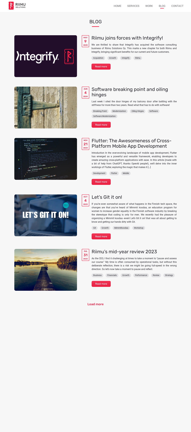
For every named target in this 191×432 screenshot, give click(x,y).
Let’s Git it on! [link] (107, 197)
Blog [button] (162, 5)
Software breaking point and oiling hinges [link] (130, 92)
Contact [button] (177, 5)
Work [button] (149, 5)
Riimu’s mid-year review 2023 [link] (124, 251)
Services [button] (133, 5)
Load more (95, 304)
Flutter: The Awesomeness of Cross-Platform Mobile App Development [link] (131, 143)
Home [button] (117, 5)
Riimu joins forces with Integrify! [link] (127, 38)
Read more (101, 66)
